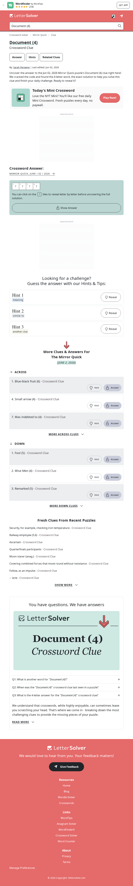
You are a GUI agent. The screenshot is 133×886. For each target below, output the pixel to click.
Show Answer (68, 208)
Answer (115, 387)
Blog (66, 791)
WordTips (67, 818)
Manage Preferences (22, 868)
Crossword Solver (18, 34)
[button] (66, 297)
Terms (66, 862)
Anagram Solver (66, 824)
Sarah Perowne (21, 67)
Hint (96, 387)
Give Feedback (69, 767)
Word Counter (66, 841)
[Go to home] (66, 748)
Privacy (66, 856)
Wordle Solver (66, 797)
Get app (123, 5)
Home (66, 785)
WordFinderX (67, 829)
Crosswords (66, 803)
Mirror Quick (40, 34)
